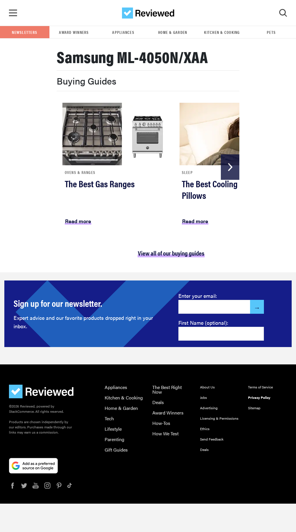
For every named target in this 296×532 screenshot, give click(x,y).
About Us (207, 387)
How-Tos (161, 423)
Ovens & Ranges (80, 172)
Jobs (203, 397)
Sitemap (254, 407)
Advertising (209, 407)
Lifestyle (113, 428)
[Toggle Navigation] (13, 13)
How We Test (165, 433)
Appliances (123, 32)
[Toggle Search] (283, 13)
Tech (109, 418)
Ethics (205, 428)
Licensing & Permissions (219, 418)
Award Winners (74, 32)
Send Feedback (211, 439)
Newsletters (24, 32)
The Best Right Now (167, 389)
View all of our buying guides (171, 252)
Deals (158, 402)
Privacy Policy (259, 397)
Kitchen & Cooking (222, 32)
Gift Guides (116, 449)
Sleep (187, 172)
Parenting (114, 439)
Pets (271, 32)
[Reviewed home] (148, 13)
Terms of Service (260, 387)
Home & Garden (172, 32)
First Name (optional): (203, 322)
